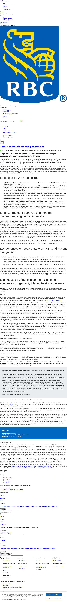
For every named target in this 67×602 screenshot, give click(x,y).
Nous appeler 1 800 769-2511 (9, 132)
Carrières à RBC (57, 560)
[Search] (21, 121)
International (5, 6)
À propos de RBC (7, 9)
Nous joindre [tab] (6, 126)
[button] (33, 14)
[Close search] (3, 107)
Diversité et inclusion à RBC (59, 563)
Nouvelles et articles (7, 114)
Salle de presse (23, 560)
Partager (3, 509)
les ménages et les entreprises (26, 417)
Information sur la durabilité (42, 563)
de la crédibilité (10, 404)
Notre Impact (6, 111)
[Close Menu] (0, 139)
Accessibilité (6, 585)
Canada (4, 3)
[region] (33, 597)
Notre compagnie (7, 110)
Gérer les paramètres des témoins (54, 598)
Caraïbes (5, 8)
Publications (22, 568)
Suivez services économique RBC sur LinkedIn (12, 489)
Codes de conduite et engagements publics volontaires (41, 568)
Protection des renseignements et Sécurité (12, 587)
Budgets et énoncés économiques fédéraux (22, 147)
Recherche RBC (4, 121)
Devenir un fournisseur (58, 566)
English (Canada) (8, 18)
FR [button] (2, 15)
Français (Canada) (8, 19)
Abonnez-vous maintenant (6, 488)
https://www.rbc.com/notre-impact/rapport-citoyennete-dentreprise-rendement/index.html (32, 466)
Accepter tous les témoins (54, 594)
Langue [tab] (4, 128)
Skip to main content (4, 0)
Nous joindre (6, 572)
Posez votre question (5, 106)
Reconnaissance (23, 566)
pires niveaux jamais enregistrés (52, 300)
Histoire (4, 570)
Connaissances (6, 118)
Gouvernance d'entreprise (9, 563)
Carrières (5, 116)
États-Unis (5, 4)
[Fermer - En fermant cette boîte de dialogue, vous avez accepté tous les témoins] (64, 596)
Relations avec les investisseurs (10, 113)
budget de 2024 (5, 159)
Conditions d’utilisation (8, 584)
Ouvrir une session (4, 22)
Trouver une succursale (8, 131)
